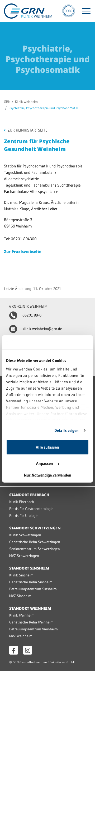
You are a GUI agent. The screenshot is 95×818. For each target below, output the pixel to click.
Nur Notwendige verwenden (47, 475)
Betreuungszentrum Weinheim (33, 629)
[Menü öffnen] (86, 11)
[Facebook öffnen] (13, 650)
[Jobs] (68, 11)
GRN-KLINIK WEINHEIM (28, 306)
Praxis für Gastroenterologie (31, 508)
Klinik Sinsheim (21, 575)
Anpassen (44, 463)
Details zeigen (66, 430)
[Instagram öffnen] (27, 650)
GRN (7, 101)
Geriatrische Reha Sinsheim (31, 582)
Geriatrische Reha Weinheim (31, 622)
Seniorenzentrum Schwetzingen (34, 548)
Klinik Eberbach (21, 501)
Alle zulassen (47, 447)
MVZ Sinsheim (20, 595)
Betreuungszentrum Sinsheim (33, 589)
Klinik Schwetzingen (25, 535)
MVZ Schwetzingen (24, 555)
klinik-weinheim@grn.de (42, 328)
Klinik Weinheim (26, 101)
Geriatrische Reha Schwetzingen (34, 541)
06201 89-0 (31, 315)
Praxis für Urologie (23, 515)
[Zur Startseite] (28, 10)
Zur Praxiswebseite (22, 251)
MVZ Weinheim (20, 636)
